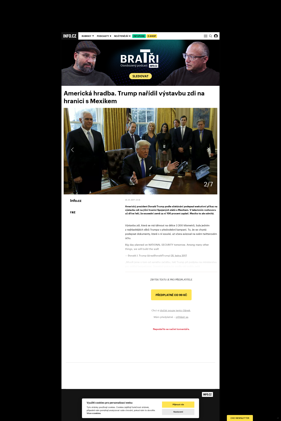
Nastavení (178, 412)
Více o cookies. (94, 413)
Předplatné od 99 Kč (171, 295)
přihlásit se (182, 316)
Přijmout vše (178, 404)
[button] (208, 149)
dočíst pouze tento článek (175, 310)
